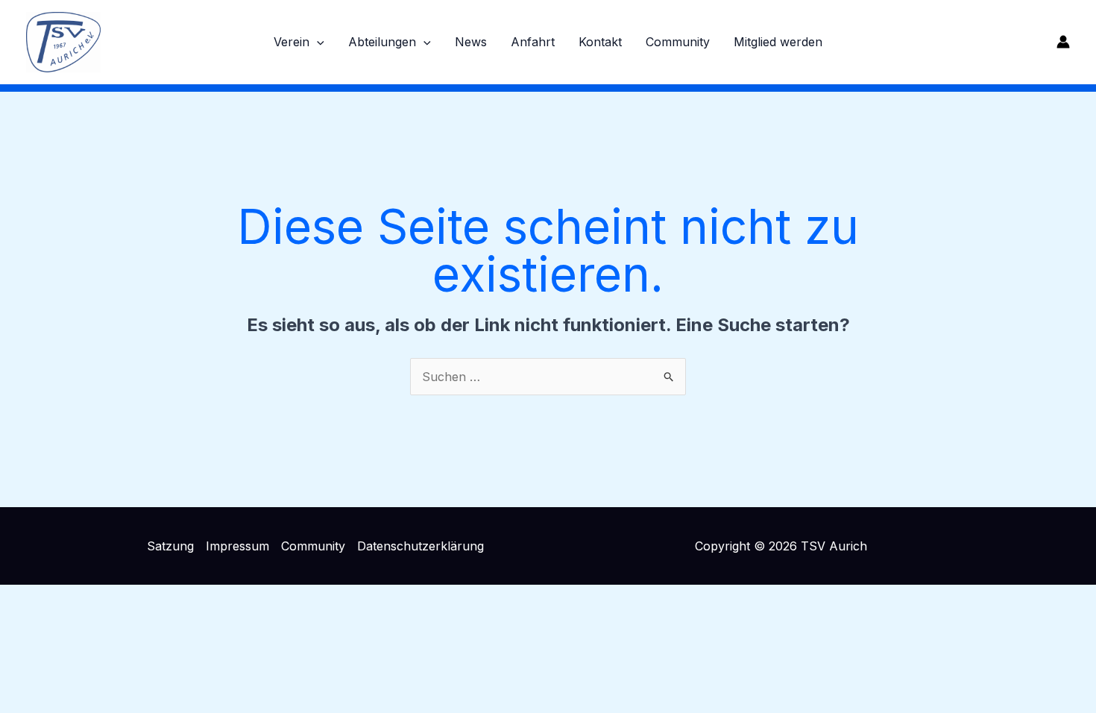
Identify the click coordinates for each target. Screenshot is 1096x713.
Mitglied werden (778, 41)
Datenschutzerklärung (420, 545)
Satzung (170, 545)
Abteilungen (382, 41)
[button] (316, 42)
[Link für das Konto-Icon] (1063, 41)
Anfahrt (533, 41)
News (471, 41)
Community (678, 41)
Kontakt (600, 41)
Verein (291, 41)
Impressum (237, 545)
